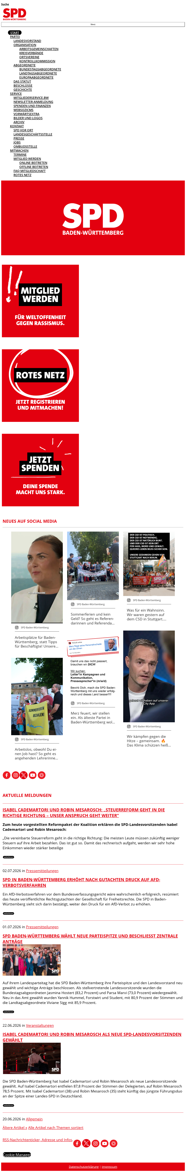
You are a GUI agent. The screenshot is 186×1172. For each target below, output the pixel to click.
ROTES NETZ (22, 175)
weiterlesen (8, 857)
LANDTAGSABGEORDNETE (38, 73)
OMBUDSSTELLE (25, 146)
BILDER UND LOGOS (28, 118)
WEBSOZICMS (23, 110)
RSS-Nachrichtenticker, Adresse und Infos (37, 1139)
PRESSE (19, 138)
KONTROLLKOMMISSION (37, 61)
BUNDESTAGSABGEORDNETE (40, 69)
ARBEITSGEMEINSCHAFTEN (38, 49)
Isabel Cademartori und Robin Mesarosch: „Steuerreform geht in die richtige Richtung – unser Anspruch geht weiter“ (84, 812)
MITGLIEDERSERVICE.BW (31, 98)
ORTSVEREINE (29, 57)
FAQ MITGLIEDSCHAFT (30, 171)
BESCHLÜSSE (23, 85)
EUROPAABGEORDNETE (36, 77)
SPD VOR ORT (23, 130)
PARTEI (15, 37)
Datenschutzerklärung (84, 1167)
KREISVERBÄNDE (31, 53)
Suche (5, 4)
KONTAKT (17, 126)
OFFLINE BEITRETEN (33, 167)
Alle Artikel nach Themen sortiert (55, 1127)
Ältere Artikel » (15, 1127)
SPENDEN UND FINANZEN (32, 106)
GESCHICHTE (23, 90)
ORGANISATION (25, 45)
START (14, 33)
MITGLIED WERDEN (27, 159)
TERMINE (20, 155)
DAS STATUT (22, 81)
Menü (93, 24)
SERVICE (16, 94)
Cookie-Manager (17, 1154)
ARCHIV (19, 122)
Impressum (109, 1167)
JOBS (17, 142)
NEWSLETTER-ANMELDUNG (33, 102)
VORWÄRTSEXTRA (26, 114)
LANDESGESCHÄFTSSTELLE (33, 134)
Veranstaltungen (40, 1025)
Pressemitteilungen (42, 870)
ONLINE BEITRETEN (33, 163)
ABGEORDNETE (25, 65)
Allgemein (34, 1118)
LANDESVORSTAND (27, 41)
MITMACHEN (19, 150)
